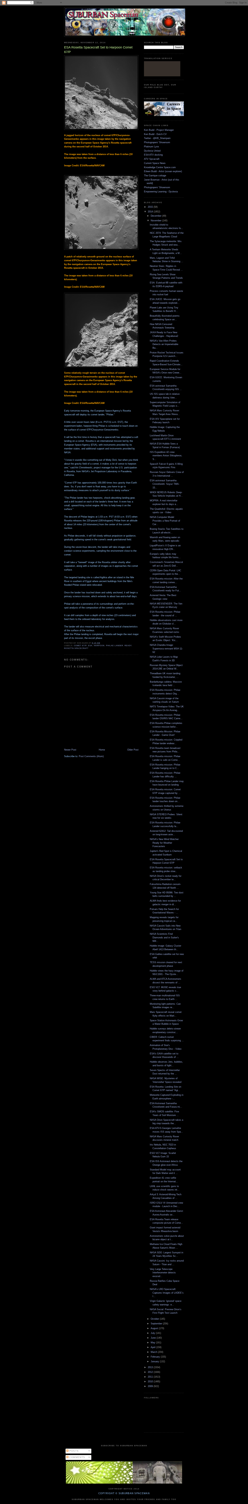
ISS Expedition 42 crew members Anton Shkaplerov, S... (166, 456)
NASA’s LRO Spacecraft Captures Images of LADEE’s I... (167, 1293)
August (155, 1328)
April (153, 1347)
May (153, 1342)
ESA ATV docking (153, 154)
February (156, 1356)
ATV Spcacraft (151, 159)
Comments (76, 1457)
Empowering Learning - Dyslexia (161, 191)
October (155, 1318)
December (156, 215)
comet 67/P (80, 646)
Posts (73, 1451)
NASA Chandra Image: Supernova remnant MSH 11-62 (166, 648)
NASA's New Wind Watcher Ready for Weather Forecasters (164, 843)
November (156, 220)
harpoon (99, 646)
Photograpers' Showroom (157, 142)
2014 (151, 211)
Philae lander (114, 646)
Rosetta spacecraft (76, 648)
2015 (151, 206)
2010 (151, 1381)
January (155, 1361)
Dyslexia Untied (152, 150)
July (153, 1333)
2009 (151, 1386)
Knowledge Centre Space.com (160, 167)
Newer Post (70, 749)
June (153, 1337)
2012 (151, 1372)
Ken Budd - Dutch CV (155, 134)
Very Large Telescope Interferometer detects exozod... (163, 1273)
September (157, 1323)
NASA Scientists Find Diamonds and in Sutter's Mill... (164, 937)
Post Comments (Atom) (91, 756)
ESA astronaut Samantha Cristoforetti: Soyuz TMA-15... (164, 484)
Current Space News (155, 163)
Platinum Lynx (151, 146)
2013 (151, 1367)
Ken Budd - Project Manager (159, 130)
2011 (151, 1376)
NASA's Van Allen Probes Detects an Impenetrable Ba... (164, 344)
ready (128, 646)
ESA (90, 646)
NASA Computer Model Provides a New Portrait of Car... (165, 521)
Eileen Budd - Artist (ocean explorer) (163, 171)
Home (102, 749)
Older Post (133, 749)
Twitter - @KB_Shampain (157, 138)
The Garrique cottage (155, 175)
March (154, 1352)
